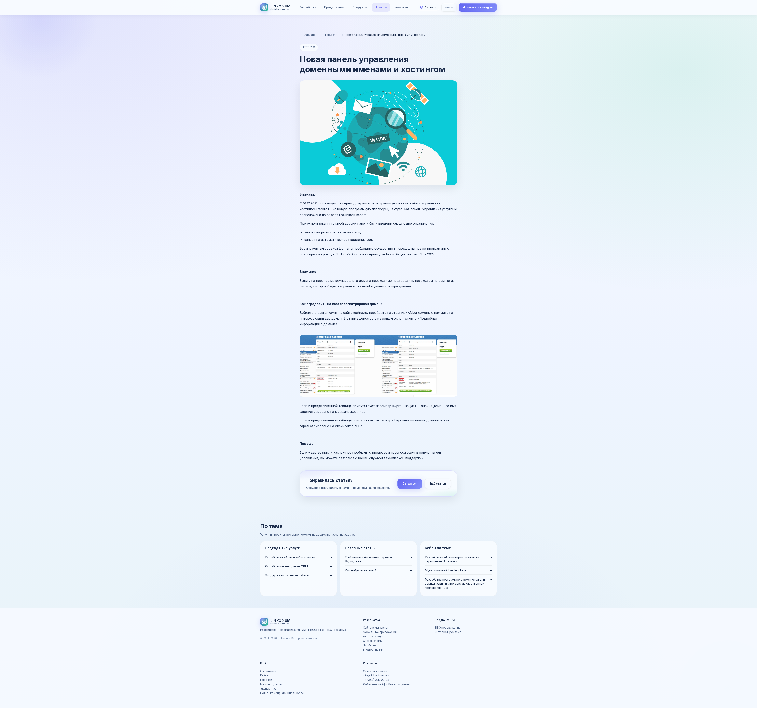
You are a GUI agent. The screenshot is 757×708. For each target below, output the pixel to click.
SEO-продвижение (448, 627)
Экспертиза (268, 688)
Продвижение (334, 7)
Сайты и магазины (375, 627)
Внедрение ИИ (373, 649)
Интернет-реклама (448, 632)
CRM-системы (372, 640)
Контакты (401, 7)
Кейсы (449, 7)
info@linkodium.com (376, 675)
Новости (381, 7)
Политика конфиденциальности (282, 693)
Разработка (307, 7)
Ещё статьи (438, 483)
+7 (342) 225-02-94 (376, 679)
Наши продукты (271, 684)
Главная (309, 34)
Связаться (409, 483)
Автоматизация (373, 636)
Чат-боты (369, 645)
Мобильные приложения (380, 632)
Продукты (359, 7)
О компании (268, 671)
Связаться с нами (375, 671)
